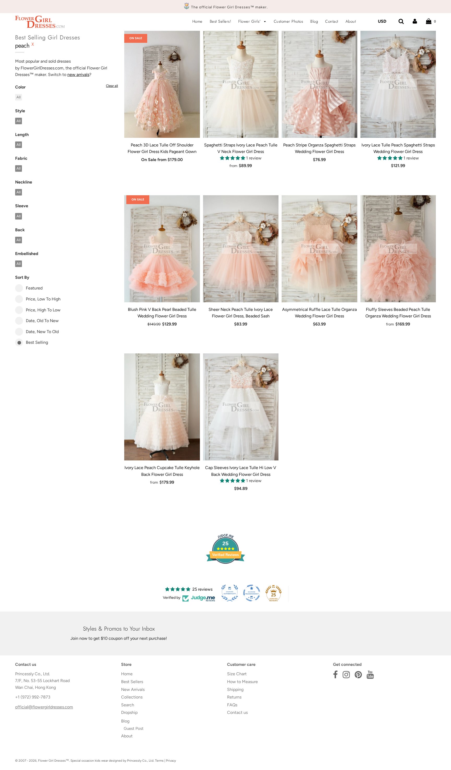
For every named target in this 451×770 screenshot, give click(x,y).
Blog (314, 21)
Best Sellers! (220, 21)
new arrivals (78, 74)
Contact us (237, 712)
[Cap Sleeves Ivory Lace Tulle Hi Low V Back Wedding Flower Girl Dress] (241, 406)
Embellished (26, 253)
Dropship (129, 712)
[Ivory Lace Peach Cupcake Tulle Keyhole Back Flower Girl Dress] (162, 406)
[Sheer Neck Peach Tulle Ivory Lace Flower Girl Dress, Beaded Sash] (241, 248)
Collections (132, 697)
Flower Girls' (250, 21)
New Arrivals (133, 689)
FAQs (232, 704)
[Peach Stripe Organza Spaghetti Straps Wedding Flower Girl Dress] (319, 84)
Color (20, 87)
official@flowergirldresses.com (44, 706)
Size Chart (237, 673)
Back (20, 229)
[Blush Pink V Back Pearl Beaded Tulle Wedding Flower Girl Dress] (162, 248)
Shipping (235, 689)
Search (127, 704)
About (351, 21)
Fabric (21, 158)
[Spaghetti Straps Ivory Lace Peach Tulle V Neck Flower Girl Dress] (241, 84)
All (18, 97)
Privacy (171, 760)
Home (197, 21)
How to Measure (242, 681)
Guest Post (134, 728)
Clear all (112, 86)
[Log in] (415, 21)
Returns (234, 697)
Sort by (22, 277)
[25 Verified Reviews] (225, 573)
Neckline (23, 182)
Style (20, 110)
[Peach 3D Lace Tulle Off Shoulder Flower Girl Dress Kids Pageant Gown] (162, 84)
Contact (331, 21)
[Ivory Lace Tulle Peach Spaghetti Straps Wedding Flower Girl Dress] (398, 84)
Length (22, 134)
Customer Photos (288, 21)
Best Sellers (132, 681)
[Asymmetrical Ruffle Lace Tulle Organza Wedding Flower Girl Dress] (319, 248)
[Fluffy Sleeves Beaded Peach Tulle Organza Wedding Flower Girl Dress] (398, 248)
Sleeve (21, 205)
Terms (159, 760)
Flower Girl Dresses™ (53, 760)
